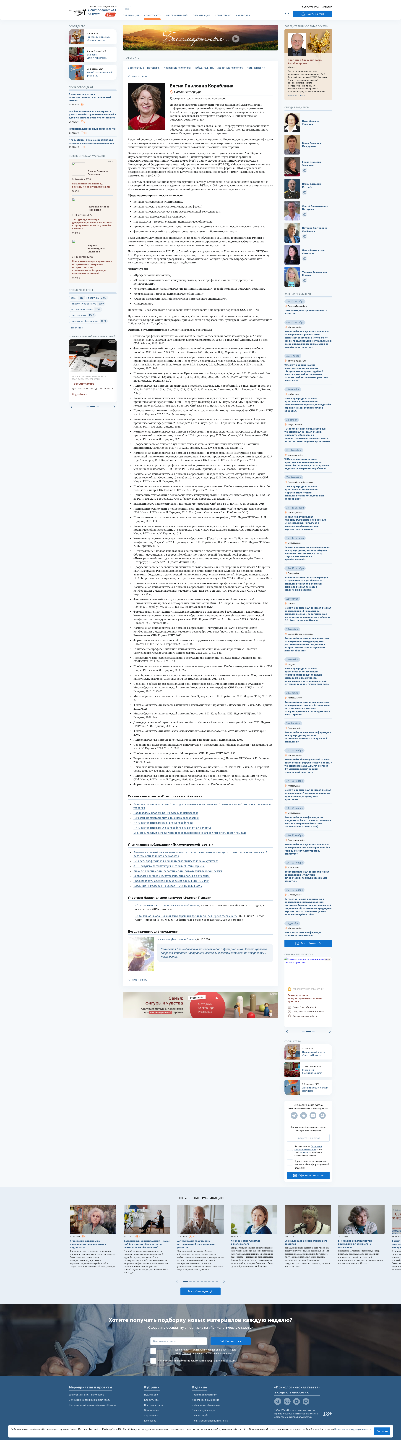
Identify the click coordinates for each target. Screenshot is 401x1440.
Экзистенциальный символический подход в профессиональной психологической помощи (189, 832)
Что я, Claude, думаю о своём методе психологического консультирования (91, 141)
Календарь (243, 15)
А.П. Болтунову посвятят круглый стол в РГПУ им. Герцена (169, 866)
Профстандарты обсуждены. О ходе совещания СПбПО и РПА (171, 881)
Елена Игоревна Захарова (311, 163)
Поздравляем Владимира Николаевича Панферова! (165, 813)
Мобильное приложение (205, 1399)
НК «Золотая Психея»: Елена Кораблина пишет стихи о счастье (172, 827)
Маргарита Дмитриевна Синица (176, 939)
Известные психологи (230, 67)
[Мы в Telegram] (294, 1115)
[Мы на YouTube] (313, 1115)
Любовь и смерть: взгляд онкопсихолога (245, 1242)
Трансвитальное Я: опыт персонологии (92, 128)
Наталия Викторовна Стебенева (314, 230)
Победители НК (204, 67)
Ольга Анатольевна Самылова (313, 252)
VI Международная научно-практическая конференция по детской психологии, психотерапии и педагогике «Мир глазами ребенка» (306, 464)
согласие (304, 1152)
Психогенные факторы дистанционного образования (166, 818)
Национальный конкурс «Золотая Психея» (92, 1404)
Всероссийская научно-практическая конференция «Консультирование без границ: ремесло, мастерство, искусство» (307, 849)
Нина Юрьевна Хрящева (310, 123)
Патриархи (153, 67)
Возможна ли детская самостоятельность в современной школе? (90, 97)
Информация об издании (206, 1404)
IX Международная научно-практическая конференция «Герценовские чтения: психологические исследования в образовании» (304, 492)
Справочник (223, 15)
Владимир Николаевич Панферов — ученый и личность (167, 886)
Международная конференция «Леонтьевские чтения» (302, 934)
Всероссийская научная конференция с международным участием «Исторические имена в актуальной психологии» (307, 737)
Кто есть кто (152, 15)
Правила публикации (203, 1410)
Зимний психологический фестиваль (89, 1399)
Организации (201, 15)
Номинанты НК (256, 67)
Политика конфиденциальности (210, 1420)
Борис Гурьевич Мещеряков (311, 145)
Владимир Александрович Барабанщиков (305, 61)
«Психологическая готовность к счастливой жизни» (167, 905)
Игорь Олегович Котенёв (311, 186)
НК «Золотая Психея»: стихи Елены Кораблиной (163, 822)
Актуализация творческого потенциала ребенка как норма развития (196, 1244)
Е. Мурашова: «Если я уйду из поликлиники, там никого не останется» (355, 1244)
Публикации (131, 15)
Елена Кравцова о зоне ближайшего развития (306, 1242)
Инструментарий (177, 15)
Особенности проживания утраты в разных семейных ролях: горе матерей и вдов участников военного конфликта (92, 114)
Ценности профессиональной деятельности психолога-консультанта (175, 861)
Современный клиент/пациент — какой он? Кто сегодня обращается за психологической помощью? (147, 1244)
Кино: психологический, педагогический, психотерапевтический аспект (177, 871)
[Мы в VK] (303, 1115)
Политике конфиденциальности (352, 1429)
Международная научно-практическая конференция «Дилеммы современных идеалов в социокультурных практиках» (307, 794)
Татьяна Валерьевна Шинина (314, 274)
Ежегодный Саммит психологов (86, 1394)
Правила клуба (200, 1415)
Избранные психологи (177, 67)
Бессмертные (136, 67)
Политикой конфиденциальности (308, 1148)
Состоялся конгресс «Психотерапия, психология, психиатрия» (171, 876)
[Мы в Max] (322, 1115)
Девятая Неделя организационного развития (305, 312)
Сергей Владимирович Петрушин (315, 208)
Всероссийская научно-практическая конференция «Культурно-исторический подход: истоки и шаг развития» (306, 876)
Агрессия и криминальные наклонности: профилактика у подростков (88, 1244)
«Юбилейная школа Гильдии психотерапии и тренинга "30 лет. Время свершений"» (186, 916)
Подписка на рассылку (204, 1394)
